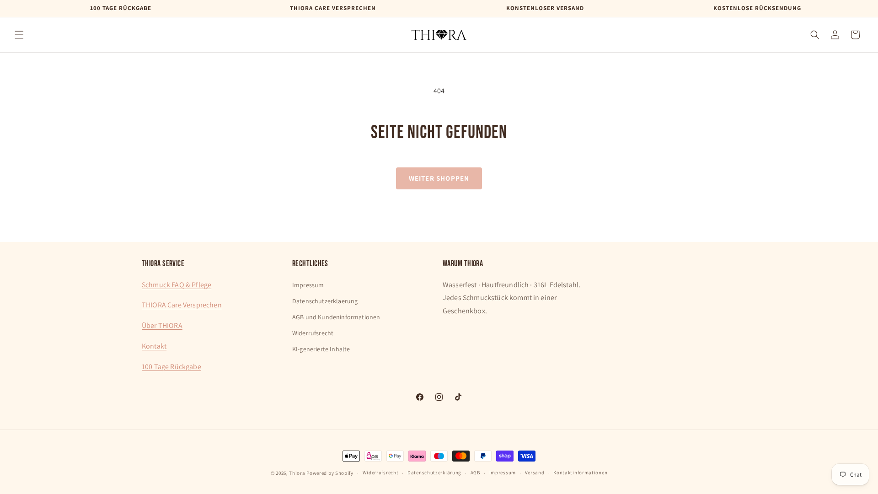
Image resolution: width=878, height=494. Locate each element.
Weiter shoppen (439, 178)
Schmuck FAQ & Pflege (176, 285)
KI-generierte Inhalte (321, 349)
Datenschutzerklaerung (325, 301)
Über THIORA (162, 325)
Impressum (308, 285)
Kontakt (154, 346)
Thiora (297, 473)
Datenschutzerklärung (434, 472)
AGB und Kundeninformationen (336, 317)
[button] (19, 35)
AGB (475, 472)
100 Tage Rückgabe (171, 366)
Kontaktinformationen (580, 472)
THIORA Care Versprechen (182, 305)
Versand (535, 472)
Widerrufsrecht (312, 333)
